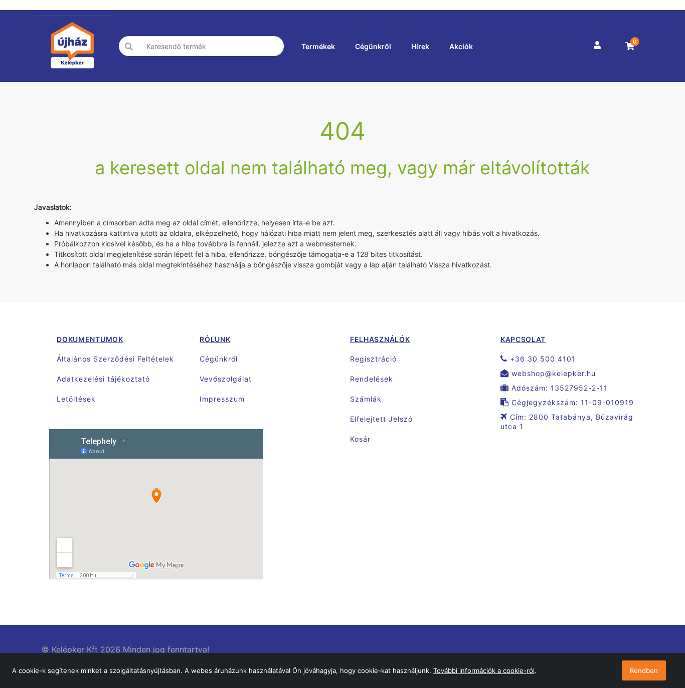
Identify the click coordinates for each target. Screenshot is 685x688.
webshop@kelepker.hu (552, 373)
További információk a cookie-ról (484, 670)
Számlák (366, 399)
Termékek (318, 46)
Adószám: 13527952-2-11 (558, 388)
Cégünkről (373, 46)
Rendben (644, 670)
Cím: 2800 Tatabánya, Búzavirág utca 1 (566, 422)
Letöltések (76, 399)
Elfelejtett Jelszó (381, 419)
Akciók (461, 46)
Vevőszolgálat (226, 379)
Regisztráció (373, 359)
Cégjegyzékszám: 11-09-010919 (571, 402)
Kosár (360, 439)
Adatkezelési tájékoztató (103, 379)
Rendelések (371, 379)
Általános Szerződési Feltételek (115, 359)
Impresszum (222, 399)
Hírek (420, 46)
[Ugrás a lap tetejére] (655, 627)
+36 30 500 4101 (541, 359)
